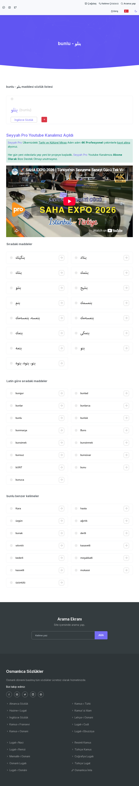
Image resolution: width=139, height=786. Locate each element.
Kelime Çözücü (110, 3)
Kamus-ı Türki (82, 703)
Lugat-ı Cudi (81, 724)
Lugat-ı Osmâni (18, 770)
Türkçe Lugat (82, 763)
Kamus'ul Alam (83, 710)
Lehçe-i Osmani (83, 717)
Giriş (115, 11)
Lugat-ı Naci (16, 742)
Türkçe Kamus (83, 749)
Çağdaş (91, 3)
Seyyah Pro (15, 142)
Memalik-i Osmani (19, 756)
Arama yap (129, 3)
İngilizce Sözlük (23, 119)
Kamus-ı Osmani (18, 731)
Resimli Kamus (82, 742)
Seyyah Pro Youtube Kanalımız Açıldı (39, 135)
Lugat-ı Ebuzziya (84, 731)
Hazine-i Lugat (18, 710)
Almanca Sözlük (18, 703)
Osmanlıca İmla (83, 770)
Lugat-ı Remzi (17, 749)
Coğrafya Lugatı (84, 756)
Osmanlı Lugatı (17, 763)
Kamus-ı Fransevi (19, 724)
